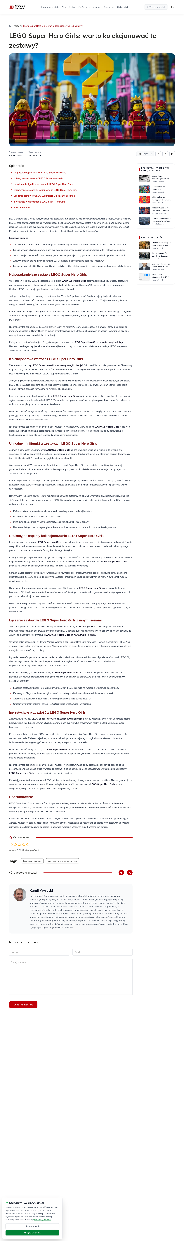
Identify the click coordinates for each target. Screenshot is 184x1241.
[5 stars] (28, 844)
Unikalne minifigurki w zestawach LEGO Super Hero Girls (43, 184)
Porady (17, 26)
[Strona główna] (10, 26)
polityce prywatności (42, 1219)
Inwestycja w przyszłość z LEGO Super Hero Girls (39, 201)
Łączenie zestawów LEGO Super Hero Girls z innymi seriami (44, 195)
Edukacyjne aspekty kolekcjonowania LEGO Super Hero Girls (45, 190)
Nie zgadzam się (32, 1226)
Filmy (64, 7)
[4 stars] (24, 844)
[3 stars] (19, 844)
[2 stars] (15, 844)
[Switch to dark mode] (172, 7)
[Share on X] (158, 153)
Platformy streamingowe (89, 7)
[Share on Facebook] (165, 153)
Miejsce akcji (122, 7)
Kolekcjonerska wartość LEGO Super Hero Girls (38, 178)
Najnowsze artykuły (50, 7)
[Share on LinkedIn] (172, 153)
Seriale (72, 7)
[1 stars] (11, 844)
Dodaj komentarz (23, 1004)
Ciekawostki (108, 7)
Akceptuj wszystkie (32, 1233)
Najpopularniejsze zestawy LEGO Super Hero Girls (39, 172)
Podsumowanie (21, 207)
